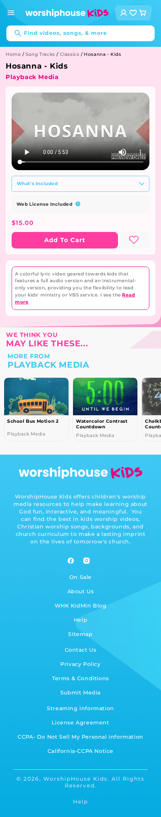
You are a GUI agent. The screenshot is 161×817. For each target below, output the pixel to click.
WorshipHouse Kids (75, 778)
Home (13, 54)
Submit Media (80, 692)
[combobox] (80, 33)
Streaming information (80, 708)
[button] (10, 12)
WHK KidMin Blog (81, 605)
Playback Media (32, 77)
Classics (69, 54)
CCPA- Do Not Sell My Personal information (80, 736)
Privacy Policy (80, 664)
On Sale (80, 577)
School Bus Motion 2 (32, 421)
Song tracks (40, 54)
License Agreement (80, 722)
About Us (80, 591)
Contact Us (81, 649)
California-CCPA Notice (80, 751)
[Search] (14, 33)
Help (80, 619)
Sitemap (80, 634)
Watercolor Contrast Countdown (101, 423)
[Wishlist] (133, 13)
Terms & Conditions (80, 678)
